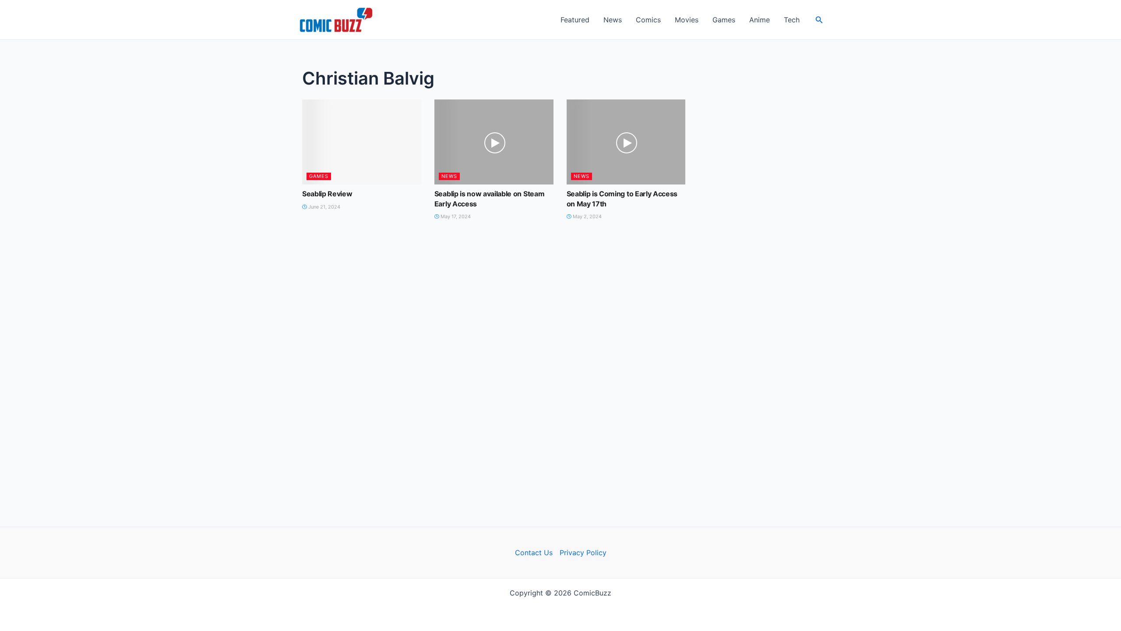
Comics (648, 19)
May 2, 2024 (586, 216)
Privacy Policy (583, 552)
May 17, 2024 (455, 216)
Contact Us (534, 552)
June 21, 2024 (323, 207)
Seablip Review (327, 193)
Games (723, 19)
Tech (792, 19)
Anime (759, 19)
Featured (574, 19)
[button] (819, 19)
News (612, 19)
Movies (686, 19)
